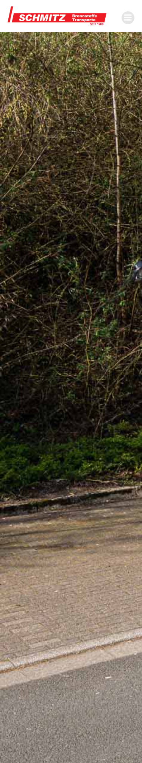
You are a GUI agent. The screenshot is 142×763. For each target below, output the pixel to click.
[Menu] (128, 17)
